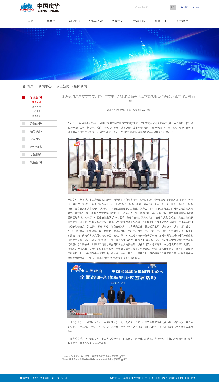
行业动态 (36, 146)
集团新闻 (80, 86)
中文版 (184, 7)
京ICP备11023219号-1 (156, 378)
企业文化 (117, 21)
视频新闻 (36, 162)
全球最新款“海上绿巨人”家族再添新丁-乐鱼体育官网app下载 (97, 356)
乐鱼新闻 (62, 86)
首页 (31, 21)
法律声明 (62, 378)
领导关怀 (36, 131)
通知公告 (36, 123)
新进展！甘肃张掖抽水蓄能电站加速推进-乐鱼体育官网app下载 (98, 359)
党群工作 (139, 21)
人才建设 (182, 21)
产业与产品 (95, 21)
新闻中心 (74, 21)
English (195, 7)
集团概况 (53, 21)
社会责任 (161, 21)
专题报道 (36, 154)
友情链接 (25, 378)
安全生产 (36, 139)
